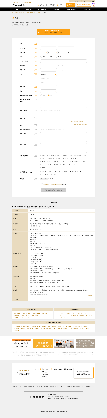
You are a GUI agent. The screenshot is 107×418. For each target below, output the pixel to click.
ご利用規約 (46, 184)
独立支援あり (35, 328)
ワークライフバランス (75, 171)
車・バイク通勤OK (26, 328)
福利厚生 (57, 171)
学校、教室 (89, 315)
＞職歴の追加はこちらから (79, 124)
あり (44, 95)
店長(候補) (44, 313)
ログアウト (62, 5)
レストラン (60, 317)
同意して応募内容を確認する (53, 190)
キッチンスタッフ (19, 317)
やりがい (44, 171)
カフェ (86, 313)
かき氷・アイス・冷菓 (80, 155)
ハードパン (70, 161)
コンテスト (64, 165)
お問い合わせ (43, 5)
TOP (16, 9)
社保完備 (68, 326)
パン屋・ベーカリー (62, 315)
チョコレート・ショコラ (48, 155)
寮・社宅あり (76, 326)
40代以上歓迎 (42, 326)
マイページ (72, 4)
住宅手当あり (65, 328)
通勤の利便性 (45, 175)
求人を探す (53, 5)
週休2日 (43, 328)
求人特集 (56, 9)
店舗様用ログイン (90, 386)
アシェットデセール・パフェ (64, 155)
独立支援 (64, 171)
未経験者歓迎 (18, 326)
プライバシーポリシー (56, 184)
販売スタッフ (36, 313)
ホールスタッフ (30, 315)
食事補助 (16, 328)
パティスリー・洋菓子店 (63, 313)
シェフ (30, 313)
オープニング (56, 328)
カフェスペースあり (85, 328)
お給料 (51, 171)
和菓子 (85, 161)
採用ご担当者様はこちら (83, 4)
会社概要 (46, 386)
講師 (23, 315)
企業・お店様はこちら (83, 373)
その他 (27, 317)
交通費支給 (84, 326)
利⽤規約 (52, 386)
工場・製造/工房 (73, 315)
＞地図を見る (90, 296)
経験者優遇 (26, 326)
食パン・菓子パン (46, 161)
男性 (44, 56)
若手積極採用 (34, 326)
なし (51, 95)
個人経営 (48, 328)
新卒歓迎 (16, 330)
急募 (49, 326)
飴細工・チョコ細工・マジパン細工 (51, 158)
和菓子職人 (17, 315)
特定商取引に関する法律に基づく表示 (76, 386)
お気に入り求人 (71, 9)
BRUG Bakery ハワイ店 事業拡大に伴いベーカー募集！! (28, 12)
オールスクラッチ (46, 165)
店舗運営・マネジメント (48, 168)
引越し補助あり (74, 328)
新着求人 (28, 9)
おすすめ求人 (42, 9)
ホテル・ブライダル (77, 313)
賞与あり (54, 326)
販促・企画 (72, 165)
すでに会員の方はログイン (53, 31)
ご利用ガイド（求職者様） (88, 1)
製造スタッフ (39, 315)
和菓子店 (81, 315)
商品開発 (56, 165)
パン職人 (24, 313)
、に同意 (54, 184)
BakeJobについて (75, 1)
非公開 (59, 56)
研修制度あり (61, 326)
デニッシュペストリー (59, 161)
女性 (51, 56)
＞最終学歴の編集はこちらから (78, 122)
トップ (37, 369)
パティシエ (17, 313)
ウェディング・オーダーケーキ (71, 158)
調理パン (78, 161)
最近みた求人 (87, 9)
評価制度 (53, 175)
